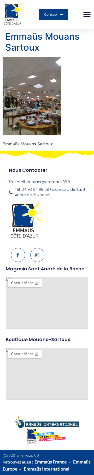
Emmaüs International (46, 469)
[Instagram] (37, 255)
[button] (87, 14)
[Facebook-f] (18, 255)
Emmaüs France (50, 462)
